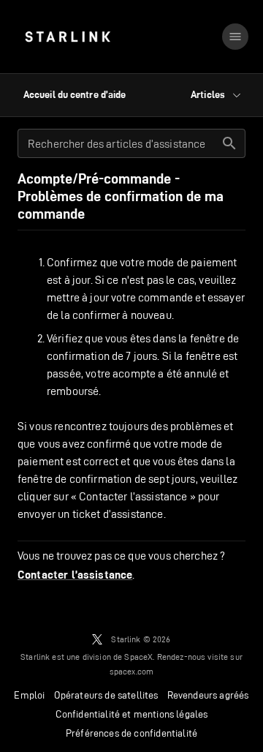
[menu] (235, 36)
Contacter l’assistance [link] (75, 575)
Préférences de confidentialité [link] (131, 733)
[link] (67, 36)
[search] (229, 143)
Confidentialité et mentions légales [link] (132, 714)
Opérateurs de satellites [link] (106, 695)
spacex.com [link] (132, 671)
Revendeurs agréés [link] (208, 695)
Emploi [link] (29, 695)
